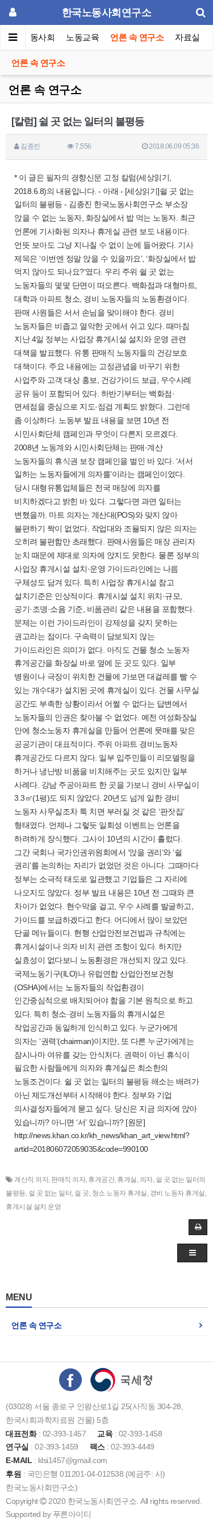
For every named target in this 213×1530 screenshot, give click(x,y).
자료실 (187, 37)
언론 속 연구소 (137, 37)
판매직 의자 (68, 1180)
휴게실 (127, 1180)
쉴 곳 (81, 1193)
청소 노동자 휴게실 (119, 1193)
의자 (146, 1180)
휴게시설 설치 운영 (33, 1207)
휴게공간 (101, 1180)
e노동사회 (36, 37)
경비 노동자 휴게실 (177, 1193)
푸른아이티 (72, 1514)
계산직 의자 (31, 1180)
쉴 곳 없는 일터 (50, 1193)
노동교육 (82, 37)
